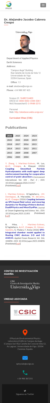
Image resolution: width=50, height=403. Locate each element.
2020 (26, 140)
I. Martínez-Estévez (25, 163)
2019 (34, 140)
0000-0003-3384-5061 (30, 101)
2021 (17, 140)
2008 (26, 152)
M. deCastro (38, 196)
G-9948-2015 (34, 103)
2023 (34, 135)
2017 (17, 144)
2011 (34, 148)
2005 (17, 157)
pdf (18, 185)
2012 (26, 148)
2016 (26, 144)
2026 (9, 135)
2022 (9, 140)
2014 (9, 148)
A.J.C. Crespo (13, 166)
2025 (17, 135)
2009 (17, 152)
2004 (26, 157)
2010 (9, 152)
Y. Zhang (9, 163)
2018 (9, 144)
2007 (34, 152)
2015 (34, 144)
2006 (9, 157)
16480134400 (26, 98)
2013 (17, 148)
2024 (26, 135)
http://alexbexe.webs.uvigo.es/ (29, 112)
